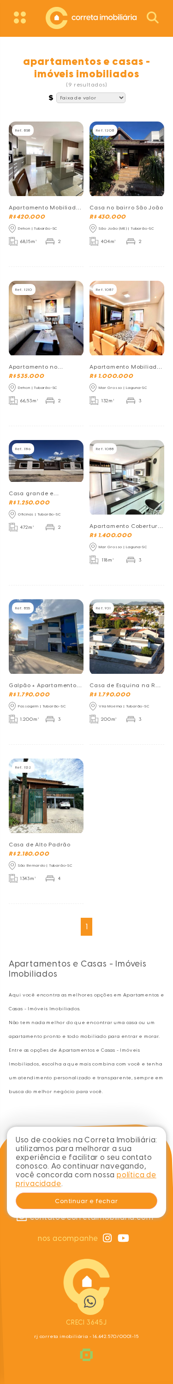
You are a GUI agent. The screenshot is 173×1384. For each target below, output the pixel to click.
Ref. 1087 (104, 289)
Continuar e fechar (86, 1200)
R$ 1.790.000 (29, 694)
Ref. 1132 (23, 767)
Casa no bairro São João (126, 207)
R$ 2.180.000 (29, 854)
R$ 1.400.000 (110, 535)
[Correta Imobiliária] (87, 17)
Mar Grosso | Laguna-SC (123, 387)
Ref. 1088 (104, 448)
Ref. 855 (22, 608)
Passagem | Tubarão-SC (42, 706)
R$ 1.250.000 (29, 502)
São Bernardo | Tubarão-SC (45, 865)
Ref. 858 (22, 130)
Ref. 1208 (105, 130)
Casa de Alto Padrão (40, 844)
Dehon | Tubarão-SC (38, 228)
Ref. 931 (103, 608)
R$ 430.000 (107, 217)
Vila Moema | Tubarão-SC (124, 706)
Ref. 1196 (23, 448)
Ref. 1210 (23, 289)
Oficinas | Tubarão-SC (39, 514)
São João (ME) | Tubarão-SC (127, 228)
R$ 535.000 (26, 376)
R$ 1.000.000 (111, 376)
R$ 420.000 (27, 217)
